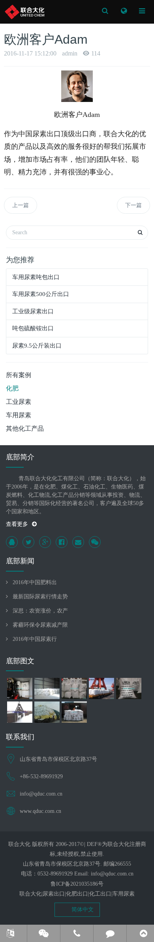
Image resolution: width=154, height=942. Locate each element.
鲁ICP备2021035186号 (77, 884)
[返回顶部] (143, 933)
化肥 (12, 388)
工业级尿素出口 (33, 311)
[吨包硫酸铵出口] (101, 689)
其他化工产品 (25, 428)
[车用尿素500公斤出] (46, 689)
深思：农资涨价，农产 (40, 611)
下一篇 (133, 205)
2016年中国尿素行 (35, 639)
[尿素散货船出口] (19, 713)
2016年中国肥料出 (35, 582)
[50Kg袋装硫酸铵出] (74, 713)
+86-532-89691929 (41, 776)
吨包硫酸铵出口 (33, 328)
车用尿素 (18, 415)
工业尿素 (18, 401)
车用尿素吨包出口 (36, 277)
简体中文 (82, 909)
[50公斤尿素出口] (46, 713)
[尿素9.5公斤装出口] (128, 689)
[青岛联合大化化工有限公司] (24, 12)
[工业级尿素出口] (74, 689)
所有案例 (18, 375)
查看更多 (17, 524)
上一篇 (20, 205)
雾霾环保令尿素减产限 (40, 625)
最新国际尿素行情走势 (40, 597)
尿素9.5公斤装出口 (37, 345)
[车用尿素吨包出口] (19, 689)
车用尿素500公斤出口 (40, 294)
